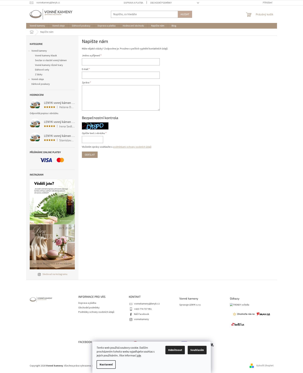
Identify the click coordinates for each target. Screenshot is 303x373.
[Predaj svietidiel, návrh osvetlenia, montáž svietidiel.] (239, 305)
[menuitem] (37, 26)
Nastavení (106, 364)
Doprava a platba (133, 2)
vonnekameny (141, 319)
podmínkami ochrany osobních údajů (132, 147)
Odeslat (90, 154)
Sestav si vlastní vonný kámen (51, 60)
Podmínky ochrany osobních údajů (96, 312)
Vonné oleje (37, 79)
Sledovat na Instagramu (54, 274)
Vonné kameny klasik (46, 55)
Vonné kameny (39, 51)
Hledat (185, 14)
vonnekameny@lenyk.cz (147, 304)
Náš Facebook (141, 314)
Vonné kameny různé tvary (49, 65)
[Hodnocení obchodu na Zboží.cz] (238, 324)
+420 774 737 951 (143, 309)
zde (139, 355)
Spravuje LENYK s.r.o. (190, 305)
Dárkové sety (42, 70)
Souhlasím (197, 350)
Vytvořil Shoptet (264, 366)
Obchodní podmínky (161, 2)
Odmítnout (175, 350)
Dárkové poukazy (40, 84)
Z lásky (38, 74)
